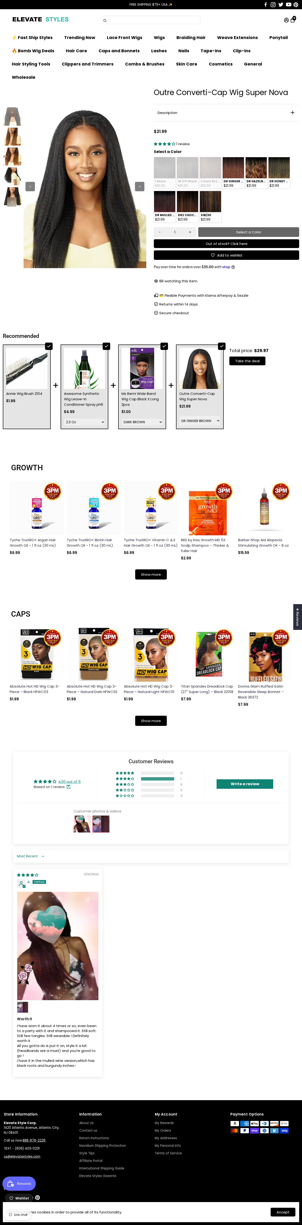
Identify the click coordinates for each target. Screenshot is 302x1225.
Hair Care (76, 51)
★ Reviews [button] (297, 617)
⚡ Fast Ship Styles (32, 37)
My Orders (163, 1130)
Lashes (159, 51)
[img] (27, 874)
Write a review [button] (245, 784)
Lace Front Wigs (124, 37)
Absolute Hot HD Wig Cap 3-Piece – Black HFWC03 (34, 689)
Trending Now (79, 37)
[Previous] (12, 112)
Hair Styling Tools (31, 64)
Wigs (159, 37)
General (253, 64)
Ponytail (278, 37)
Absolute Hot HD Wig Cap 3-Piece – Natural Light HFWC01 (149, 689)
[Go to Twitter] (281, 4)
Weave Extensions (237, 37)
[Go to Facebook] (265, 4)
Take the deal (247, 360)
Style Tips (87, 1153)
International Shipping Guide (101, 1168)
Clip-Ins (242, 51)
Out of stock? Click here (226, 243)
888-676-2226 (34, 1140)
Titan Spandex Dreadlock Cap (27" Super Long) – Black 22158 (207, 689)
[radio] (165, 173)
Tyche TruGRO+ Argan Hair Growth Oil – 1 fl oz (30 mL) (33, 542)
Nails (183, 51)
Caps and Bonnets (119, 51)
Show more (151, 574)
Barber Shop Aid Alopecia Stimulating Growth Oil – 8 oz (263, 542)
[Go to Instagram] (273, 4)
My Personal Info (168, 1145)
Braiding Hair (191, 37)
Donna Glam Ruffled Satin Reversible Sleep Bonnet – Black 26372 (261, 692)
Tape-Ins (211, 51)
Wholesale (23, 77)
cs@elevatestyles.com (22, 1156)
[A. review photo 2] (22, 1007)
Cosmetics (221, 64)
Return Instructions (94, 1138)
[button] (165, 143)
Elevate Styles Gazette (97, 1176)
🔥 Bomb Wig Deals (33, 51)
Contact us (88, 1130)
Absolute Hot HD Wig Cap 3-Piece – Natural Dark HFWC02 (92, 689)
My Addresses (166, 1138)
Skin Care (186, 64)
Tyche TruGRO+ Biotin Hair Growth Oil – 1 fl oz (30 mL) (90, 542)
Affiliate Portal (90, 1161)
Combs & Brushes (144, 64)
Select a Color (168, 151)
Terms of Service (168, 1153)
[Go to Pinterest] (296, 4)
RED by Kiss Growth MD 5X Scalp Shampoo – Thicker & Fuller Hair (205, 545)
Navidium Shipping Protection (102, 1145)
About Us (86, 1123)
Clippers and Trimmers (87, 64)
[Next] (12, 202)
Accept (283, 1212)
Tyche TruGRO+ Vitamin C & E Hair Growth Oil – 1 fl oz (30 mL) (151, 542)
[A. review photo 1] (58, 946)
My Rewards (164, 1123)
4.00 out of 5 (69, 781)
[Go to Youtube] (289, 4)
